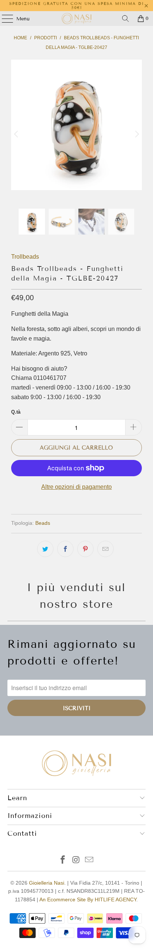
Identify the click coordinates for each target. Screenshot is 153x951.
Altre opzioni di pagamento (76, 487)
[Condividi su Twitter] (45, 549)
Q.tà (15, 412)
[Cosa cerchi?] (125, 18)
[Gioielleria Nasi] (76, 18)
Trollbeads (25, 257)
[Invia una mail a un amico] (105, 549)
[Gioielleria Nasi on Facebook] (62, 860)
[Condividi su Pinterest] (85, 549)
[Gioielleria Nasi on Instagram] (76, 860)
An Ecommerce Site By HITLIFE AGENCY (87, 899)
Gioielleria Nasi (46, 883)
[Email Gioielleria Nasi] (89, 860)
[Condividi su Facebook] (65, 549)
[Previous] (17, 134)
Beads (42, 523)
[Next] (136, 134)
